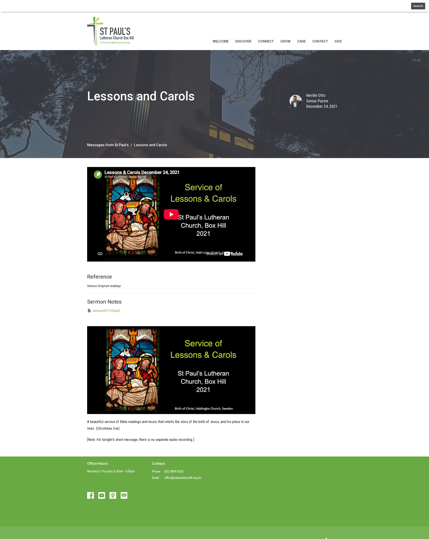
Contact (320, 41)
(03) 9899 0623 (173, 471)
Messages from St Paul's (108, 145)
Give (338, 41)
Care (301, 41)
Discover (243, 41)
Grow (285, 41)
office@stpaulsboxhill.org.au (182, 478)
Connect (266, 41)
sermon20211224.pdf (106, 311)
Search (418, 6)
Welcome (221, 41)
